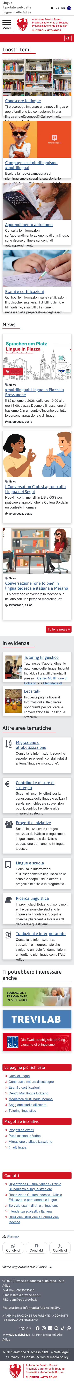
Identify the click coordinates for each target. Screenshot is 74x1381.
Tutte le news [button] (58, 629)
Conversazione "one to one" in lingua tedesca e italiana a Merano (36, 585)
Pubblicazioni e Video (25, 1135)
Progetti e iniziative (33, 822)
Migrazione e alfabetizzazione (31, 745)
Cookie (29, 1357)
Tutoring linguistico (41, 657)
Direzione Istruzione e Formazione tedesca (34, 1219)
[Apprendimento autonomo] (37, 200)
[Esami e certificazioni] (37, 268)
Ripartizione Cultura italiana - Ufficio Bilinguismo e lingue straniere (35, 1186)
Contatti (61, 1315)
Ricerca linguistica (32, 898)
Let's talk (32, 691)
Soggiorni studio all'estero (27, 1104)
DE (57, 7)
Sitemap (13, 1236)
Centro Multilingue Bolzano (28, 1093)
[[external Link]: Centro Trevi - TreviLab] (37, 1019)
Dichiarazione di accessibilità (27, 1352)
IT (52, 7)
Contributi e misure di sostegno (31, 1081)
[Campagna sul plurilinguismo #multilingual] (37, 138)
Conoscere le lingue (23, 100)
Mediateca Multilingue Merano (31, 1099)
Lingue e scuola (30, 863)
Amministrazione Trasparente (27, 1315)
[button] (37, 1328)
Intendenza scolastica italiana (30, 1211)
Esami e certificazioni (24, 291)
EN (63, 7)
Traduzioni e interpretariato (41, 933)
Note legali (61, 1352)
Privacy (13, 1357)
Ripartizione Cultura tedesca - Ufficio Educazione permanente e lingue (35, 1197)
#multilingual (18, 1147)
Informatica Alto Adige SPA (41, 1307)
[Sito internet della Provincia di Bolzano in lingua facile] (69, 7)
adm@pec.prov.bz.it (23, 1299)
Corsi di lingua (19, 1075)
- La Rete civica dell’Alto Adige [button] (32, 1337)
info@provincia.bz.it (26, 1295)
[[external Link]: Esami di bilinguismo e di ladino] (37, 1042)
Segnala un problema (21, 1319)
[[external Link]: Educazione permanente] (37, 996)
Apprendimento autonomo (29, 224)
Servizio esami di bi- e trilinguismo (34, 1205)
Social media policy (53, 1357)
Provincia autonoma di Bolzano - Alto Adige (33, 1283)
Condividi (13, 1250)
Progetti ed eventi (21, 1129)
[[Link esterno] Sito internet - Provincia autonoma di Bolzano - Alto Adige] (42, 25)
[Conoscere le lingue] (37, 77)
